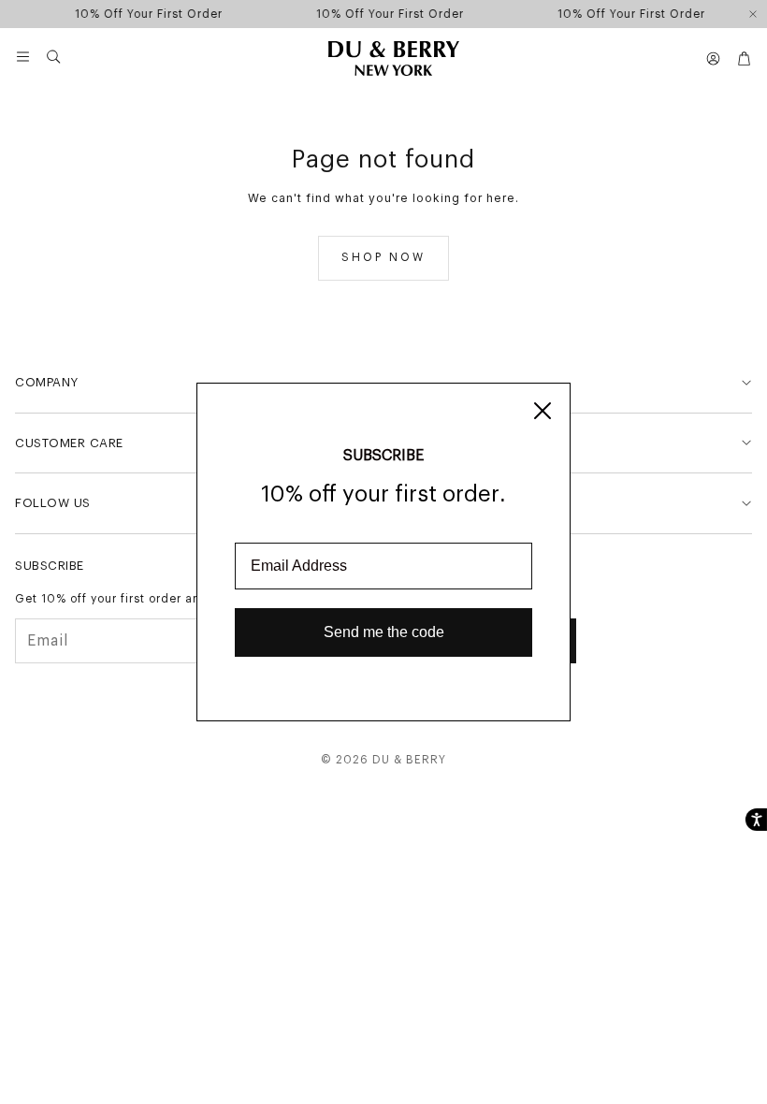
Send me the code (384, 632)
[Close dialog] (542, 410)
